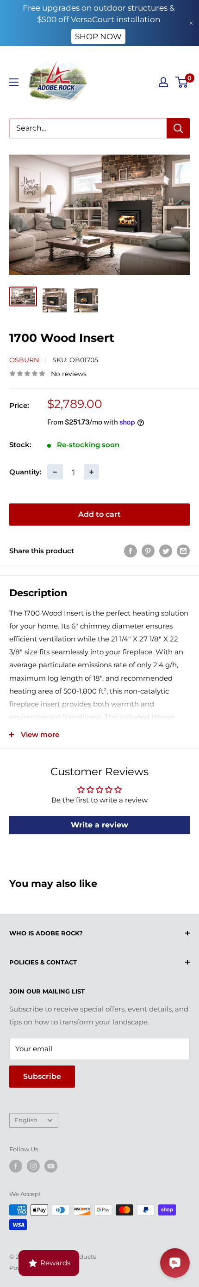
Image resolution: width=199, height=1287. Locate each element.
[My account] (163, 82)
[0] (182, 82)
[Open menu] (14, 82)
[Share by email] (183, 550)
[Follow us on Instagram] (33, 1166)
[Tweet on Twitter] (165, 550)
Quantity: (25, 471)
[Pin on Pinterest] (148, 550)
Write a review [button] (99, 824)
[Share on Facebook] (130, 550)
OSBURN (24, 360)
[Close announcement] (191, 23)
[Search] (178, 128)
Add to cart (99, 514)
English (25, 1120)
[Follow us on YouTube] (50, 1166)
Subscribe (42, 1076)
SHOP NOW (98, 36)
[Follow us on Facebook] (15, 1166)
